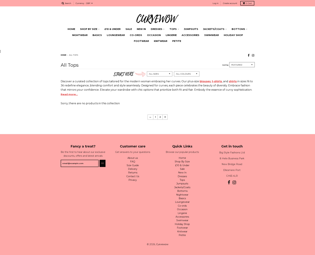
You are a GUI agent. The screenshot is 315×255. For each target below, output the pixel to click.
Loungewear (116, 35)
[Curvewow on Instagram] (253, 55)
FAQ (132, 161)
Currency (79, 3)
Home (71, 29)
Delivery (132, 168)
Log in (216, 3)
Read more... (69, 94)
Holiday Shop (233, 35)
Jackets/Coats (213, 29)
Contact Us (132, 176)
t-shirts (217, 81)
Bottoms (238, 29)
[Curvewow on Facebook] (249, 55)
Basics (97, 35)
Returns (132, 172)
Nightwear (80, 35)
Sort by (225, 65)
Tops (173, 29)
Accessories (190, 35)
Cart (249, 3)
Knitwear (160, 41)
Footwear (141, 41)
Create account (230, 3)
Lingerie (171, 35)
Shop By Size (88, 29)
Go (102, 163)
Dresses (156, 29)
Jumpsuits (191, 29)
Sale (129, 29)
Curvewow (162, 244)
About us (132, 157)
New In (141, 29)
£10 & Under (113, 29)
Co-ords (136, 35)
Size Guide (133, 165)
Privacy (132, 179)
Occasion (154, 35)
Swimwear (211, 35)
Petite (176, 41)
